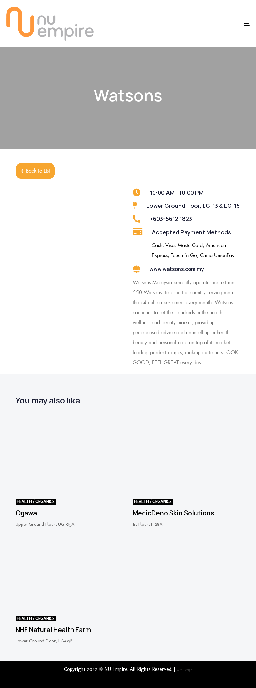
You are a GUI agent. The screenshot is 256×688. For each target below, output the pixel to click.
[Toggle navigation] (209, 23)
